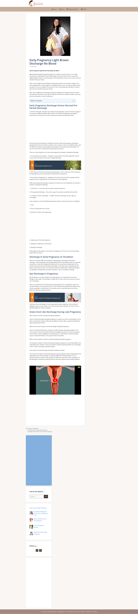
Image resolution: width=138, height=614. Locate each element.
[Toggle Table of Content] (72, 101)
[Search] (46, 496)
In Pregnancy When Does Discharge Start (37, 430)
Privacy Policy (69, 611)
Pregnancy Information (33, 428)
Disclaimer (89, 611)
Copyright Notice (61, 611)
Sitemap (95, 611)
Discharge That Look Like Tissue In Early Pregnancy (40, 431)
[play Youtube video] (55, 380)
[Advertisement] (55, 130)
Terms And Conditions (79, 611)
